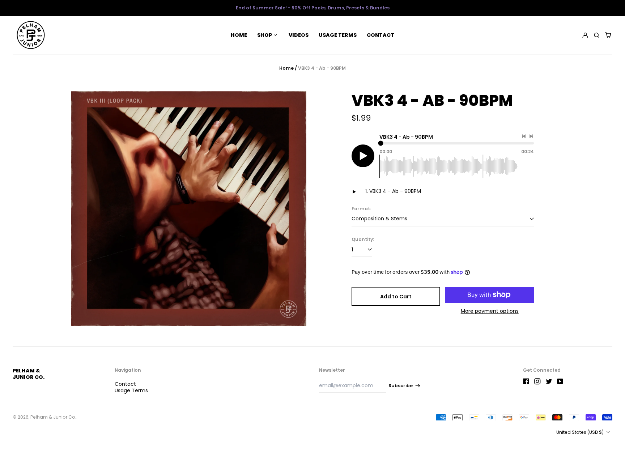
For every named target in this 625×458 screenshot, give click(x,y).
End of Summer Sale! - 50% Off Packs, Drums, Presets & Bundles (313, 8)
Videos (299, 35)
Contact (380, 35)
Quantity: (363, 239)
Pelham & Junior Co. (28, 374)
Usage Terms (338, 35)
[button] (596, 35)
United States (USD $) (580, 432)
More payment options (490, 311)
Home (239, 35)
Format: (361, 209)
